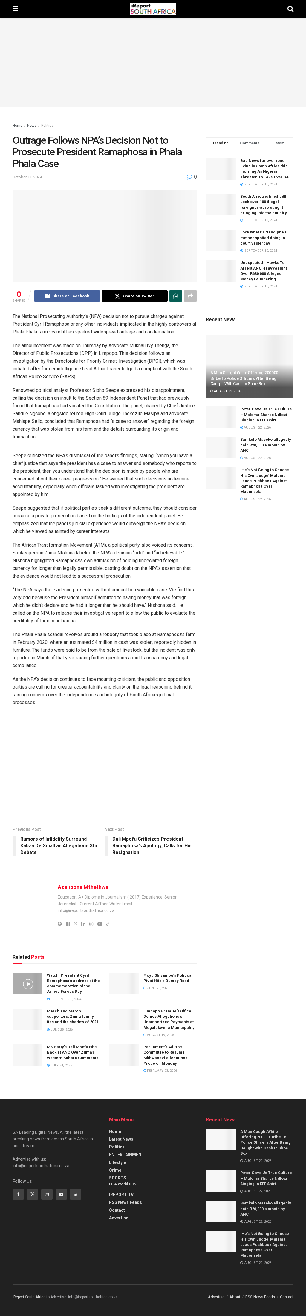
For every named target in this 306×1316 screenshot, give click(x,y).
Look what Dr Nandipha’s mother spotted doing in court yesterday (263, 237)
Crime (115, 1170)
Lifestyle (117, 1162)
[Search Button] (290, 9)
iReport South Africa (29, 1297)
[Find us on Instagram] (47, 1194)
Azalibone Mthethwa (83, 887)
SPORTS (117, 1178)
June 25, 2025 (157, 988)
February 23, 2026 (161, 1071)
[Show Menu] (15, 9)
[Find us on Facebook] (18, 1194)
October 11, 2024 (27, 177)
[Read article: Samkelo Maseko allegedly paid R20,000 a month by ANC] (221, 447)
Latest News (121, 1139)
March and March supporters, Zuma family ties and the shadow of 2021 (72, 1016)
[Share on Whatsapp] (175, 296)
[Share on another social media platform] (190, 296)
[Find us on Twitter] (32, 1194)
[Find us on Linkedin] (75, 1194)
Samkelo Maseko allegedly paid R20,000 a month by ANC (265, 444)
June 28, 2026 (61, 1030)
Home (17, 125)
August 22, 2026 (227, 391)
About (235, 1297)
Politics (47, 125)
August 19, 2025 (160, 1035)
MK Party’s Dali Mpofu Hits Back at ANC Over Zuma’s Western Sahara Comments (72, 1052)
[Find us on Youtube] (61, 1194)
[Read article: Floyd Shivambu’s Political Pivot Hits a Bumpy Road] (124, 983)
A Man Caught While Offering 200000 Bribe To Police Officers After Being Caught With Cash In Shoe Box (244, 378)
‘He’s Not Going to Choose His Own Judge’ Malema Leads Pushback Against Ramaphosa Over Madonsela (264, 481)
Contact (117, 1210)
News (31, 125)
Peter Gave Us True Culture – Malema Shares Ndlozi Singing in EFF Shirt (266, 414)
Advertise (118, 1218)
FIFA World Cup (122, 1184)
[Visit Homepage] (153, 9)
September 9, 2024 (65, 999)
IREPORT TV (121, 1194)
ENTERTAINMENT (126, 1154)
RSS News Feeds (125, 1202)
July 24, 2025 (61, 1065)
